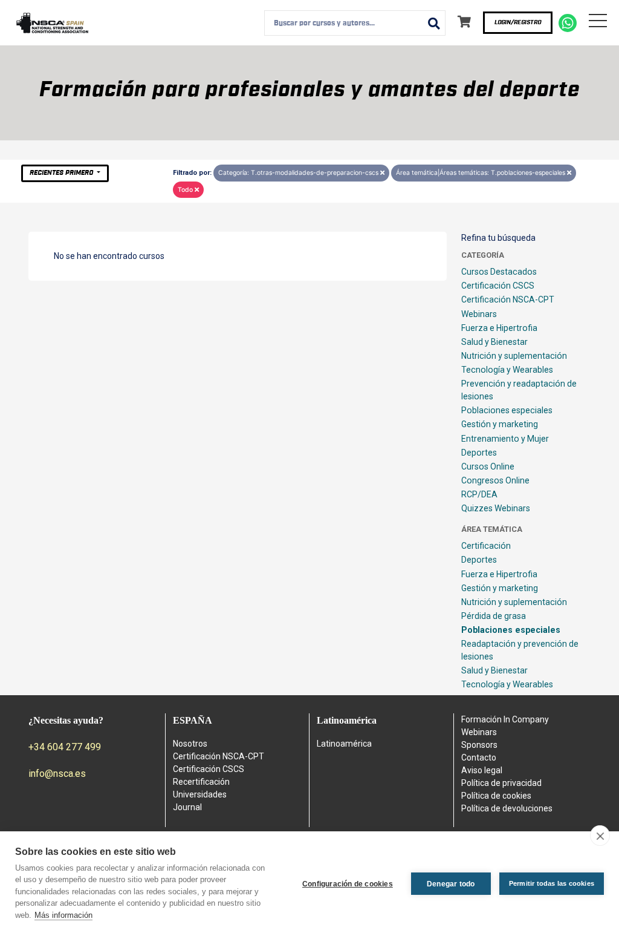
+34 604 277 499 (64, 747)
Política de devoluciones (507, 808)
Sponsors (479, 745)
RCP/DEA (479, 494)
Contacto (478, 757)
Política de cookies (496, 795)
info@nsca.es (57, 773)
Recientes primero (62, 172)
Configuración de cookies (347, 884)
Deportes (479, 452)
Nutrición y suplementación (514, 356)
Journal (187, 807)
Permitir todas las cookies (551, 883)
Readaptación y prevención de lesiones (519, 650)
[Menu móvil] (598, 23)
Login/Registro (517, 22)
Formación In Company (505, 719)
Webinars (479, 314)
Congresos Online (495, 480)
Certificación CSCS (497, 285)
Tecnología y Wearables (507, 370)
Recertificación (201, 782)
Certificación (486, 546)
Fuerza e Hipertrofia (499, 328)
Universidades (200, 794)
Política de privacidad (501, 783)
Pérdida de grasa (493, 616)
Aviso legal (481, 770)
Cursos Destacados (499, 272)
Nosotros (190, 743)
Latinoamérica (344, 743)
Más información (63, 915)
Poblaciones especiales (507, 410)
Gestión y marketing (499, 424)
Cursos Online (487, 466)
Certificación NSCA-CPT (507, 299)
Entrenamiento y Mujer (505, 438)
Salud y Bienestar (494, 342)
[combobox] (355, 23)
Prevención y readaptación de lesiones (519, 390)
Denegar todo (451, 884)
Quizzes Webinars (495, 508)
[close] (600, 835)
